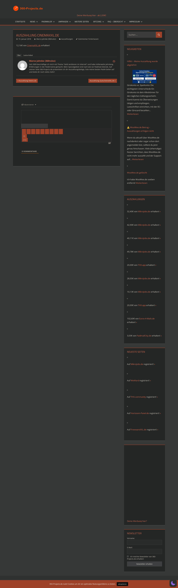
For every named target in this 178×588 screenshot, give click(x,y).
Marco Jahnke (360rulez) (46, 39)
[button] (173, 583)
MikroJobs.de (144, 224)
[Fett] (24, 131)
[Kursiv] (29, 131)
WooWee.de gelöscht (137, 172)
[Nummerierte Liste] (42, 131)
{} (24, 136)
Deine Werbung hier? (137, 521)
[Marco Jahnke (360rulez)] (22, 69)
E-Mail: (130, 547)
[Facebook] (113, 61)
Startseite (20, 21)
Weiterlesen (133, 114)
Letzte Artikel (28, 55)
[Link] (61, 131)
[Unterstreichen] (33, 131)
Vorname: (131, 538)
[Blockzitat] (52, 131)
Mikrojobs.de (144, 211)
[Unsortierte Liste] (47, 131)
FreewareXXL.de (138, 429)
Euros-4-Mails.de (147, 318)
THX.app (142, 265)
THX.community (138, 396)
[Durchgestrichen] (38, 131)
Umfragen (63, 21)
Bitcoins (97, 21)
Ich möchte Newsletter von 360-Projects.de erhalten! (141, 557)
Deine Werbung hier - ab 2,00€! (91, 15)
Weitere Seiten (82, 21)
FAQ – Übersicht (115, 21)
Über (19, 55)
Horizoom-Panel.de (140, 413)
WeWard (135, 380)
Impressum (134, 21)
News (32, 21)
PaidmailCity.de (144, 335)
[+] (24, 140)
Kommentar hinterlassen (88, 39)
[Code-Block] (56, 131)
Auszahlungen (67, 39)
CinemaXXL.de (34, 45)
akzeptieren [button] (122, 584)
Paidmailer (47, 21)
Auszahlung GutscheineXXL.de (102, 81)
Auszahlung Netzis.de (27, 81)
